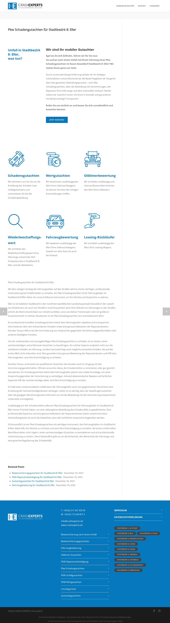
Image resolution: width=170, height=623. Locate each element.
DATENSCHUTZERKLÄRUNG (128, 517)
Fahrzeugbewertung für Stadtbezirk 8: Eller (33, 485)
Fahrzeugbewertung (71, 548)
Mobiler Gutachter (125, 6)
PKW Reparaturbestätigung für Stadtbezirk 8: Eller (37, 477)
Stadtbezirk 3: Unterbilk (128, 559)
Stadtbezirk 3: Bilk (125, 533)
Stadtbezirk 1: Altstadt (127, 528)
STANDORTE (154, 6)
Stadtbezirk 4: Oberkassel (128, 570)
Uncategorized (68, 588)
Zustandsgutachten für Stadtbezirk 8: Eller (33, 481)
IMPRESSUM (120, 510)
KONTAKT (142, 6)
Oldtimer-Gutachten (71, 554)
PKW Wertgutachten (71, 582)
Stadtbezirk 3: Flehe (148, 533)
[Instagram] (159, 610)
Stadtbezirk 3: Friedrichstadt (130, 538)
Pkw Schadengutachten (72, 568)
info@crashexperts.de (72, 521)
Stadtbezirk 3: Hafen (126, 544)
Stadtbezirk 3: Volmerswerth (130, 565)
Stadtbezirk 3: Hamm (126, 549)
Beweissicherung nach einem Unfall (79, 534)
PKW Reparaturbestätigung (74, 561)
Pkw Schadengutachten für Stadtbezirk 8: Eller (42, 29)
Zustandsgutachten (71, 595)
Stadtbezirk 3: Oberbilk (127, 554)
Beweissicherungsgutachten (75, 541)
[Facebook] (154, 610)
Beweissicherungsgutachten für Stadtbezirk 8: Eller (37, 473)
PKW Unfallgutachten (71, 575)
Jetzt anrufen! (57, 120)
